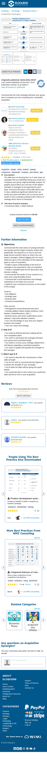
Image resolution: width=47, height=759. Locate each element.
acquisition (5, 169)
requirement (15, 172)
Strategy (6, 714)
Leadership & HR (9, 723)
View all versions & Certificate (13, 87)
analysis (26, 169)
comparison (6, 172)
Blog (4, 699)
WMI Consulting (17, 107)
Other (5, 731)
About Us (6, 696)
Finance (6, 711)
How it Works (8, 686)
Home (5, 684)
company (24, 172)
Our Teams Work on (14, 737)
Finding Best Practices (11, 694)
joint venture (34, 172)
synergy (33, 169)
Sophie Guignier (17, 125)
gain (41, 172)
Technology (7, 726)
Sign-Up (28, 722)
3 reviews (16, 157)
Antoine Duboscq (18, 118)
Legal (5, 719)
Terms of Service (31, 683)
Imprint (28, 681)
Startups (6, 716)
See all (37, 538)
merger (13, 169)
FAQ (26, 685)
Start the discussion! (11, 160)
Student (6, 728)
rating (19, 169)
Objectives (9, 244)
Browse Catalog (31, 720)
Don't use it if (10, 354)
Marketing (7, 721)
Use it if (7, 330)
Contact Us (29, 688)
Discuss (23, 230)
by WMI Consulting (31, 518)
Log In (27, 725)
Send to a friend (11, 72)
